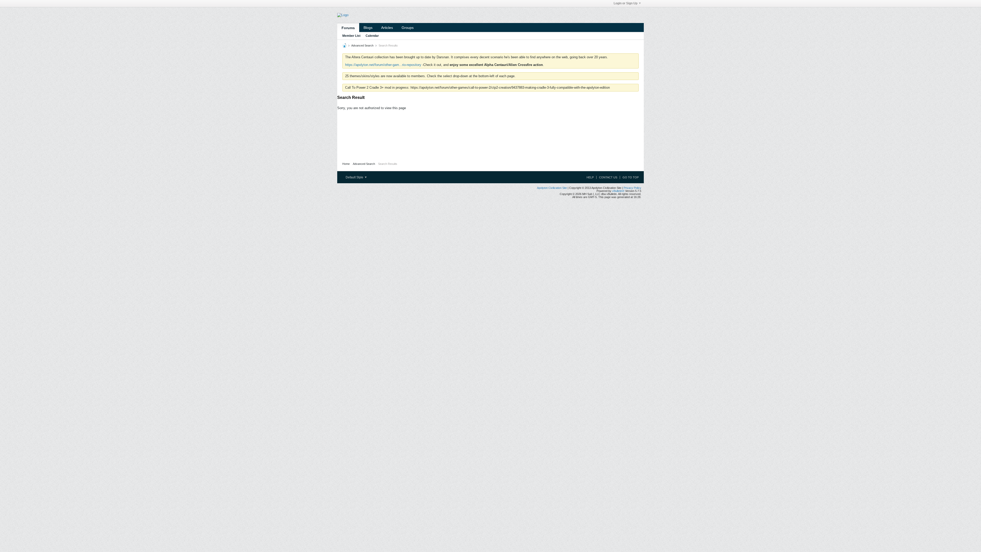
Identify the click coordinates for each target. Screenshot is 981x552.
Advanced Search (362, 45)
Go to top (631, 177)
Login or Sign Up (625, 3)
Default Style (355, 177)
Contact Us (608, 177)
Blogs (368, 28)
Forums (348, 28)
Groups (408, 28)
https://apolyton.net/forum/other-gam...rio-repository (383, 65)
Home (346, 163)
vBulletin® (618, 190)
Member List (351, 36)
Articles (387, 28)
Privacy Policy (632, 187)
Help (590, 177)
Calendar (372, 36)
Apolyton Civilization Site (552, 187)
